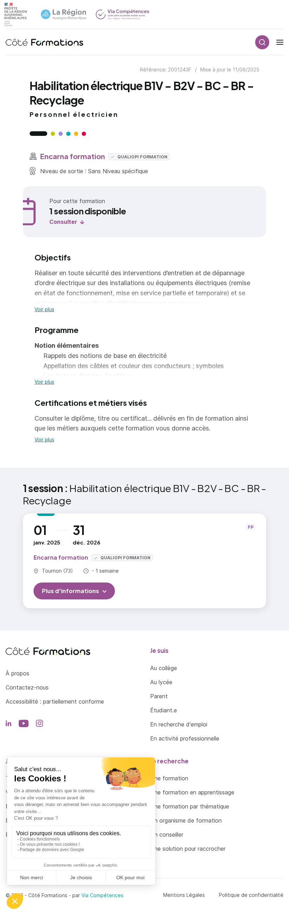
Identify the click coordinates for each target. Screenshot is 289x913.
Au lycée (161, 682)
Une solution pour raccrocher (188, 848)
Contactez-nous (27, 687)
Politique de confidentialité (251, 895)
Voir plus (44, 309)
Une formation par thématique (189, 806)
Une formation (169, 778)
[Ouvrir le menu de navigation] (279, 42)
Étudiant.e (163, 710)
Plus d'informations (70, 590)
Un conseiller (166, 834)
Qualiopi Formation (141, 156)
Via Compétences (102, 895)
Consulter (63, 221)
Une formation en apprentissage (192, 792)
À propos (17, 673)
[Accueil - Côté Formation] (44, 42)
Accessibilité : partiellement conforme (55, 701)
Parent (159, 696)
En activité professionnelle (184, 738)
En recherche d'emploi (178, 724)
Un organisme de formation (186, 820)
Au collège (163, 668)
